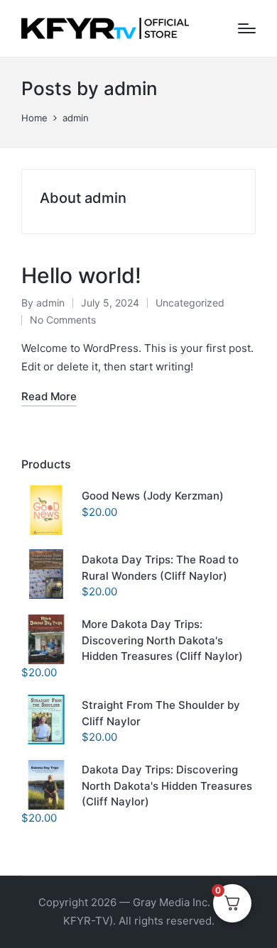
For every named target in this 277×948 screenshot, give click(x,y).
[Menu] (247, 28)
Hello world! (81, 275)
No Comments (63, 320)
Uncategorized (190, 303)
